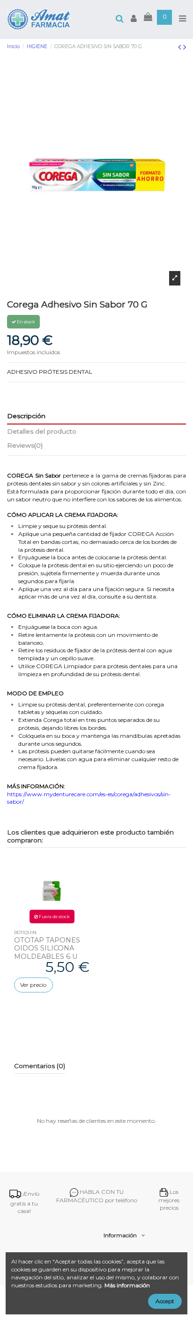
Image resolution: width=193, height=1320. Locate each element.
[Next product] (184, 47)
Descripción (26, 416)
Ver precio (33, 984)
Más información (127, 1285)
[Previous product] (180, 47)
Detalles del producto (41, 431)
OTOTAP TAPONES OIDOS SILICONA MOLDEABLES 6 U (47, 948)
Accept (165, 1301)
